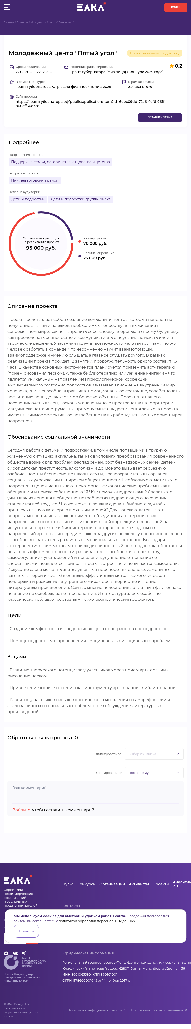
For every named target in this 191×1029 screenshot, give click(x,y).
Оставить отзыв (160, 117)
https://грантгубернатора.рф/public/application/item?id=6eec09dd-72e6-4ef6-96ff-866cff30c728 (91, 104)
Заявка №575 (140, 87)
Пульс (68, 884)
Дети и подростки (28, 199)
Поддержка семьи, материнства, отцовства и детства (60, 162)
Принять (26, 931)
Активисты (139, 884)
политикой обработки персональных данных (97, 921)
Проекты (22, 22)
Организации (112, 884)
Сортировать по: (109, 773)
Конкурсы (86, 884)
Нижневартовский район (34, 180)
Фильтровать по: (109, 754)
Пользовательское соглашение (157, 1010)
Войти (175, 7)
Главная (9, 22)
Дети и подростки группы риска (81, 199)
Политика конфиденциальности (94, 1010)
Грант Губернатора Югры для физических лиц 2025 (63, 87)
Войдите (21, 810)
